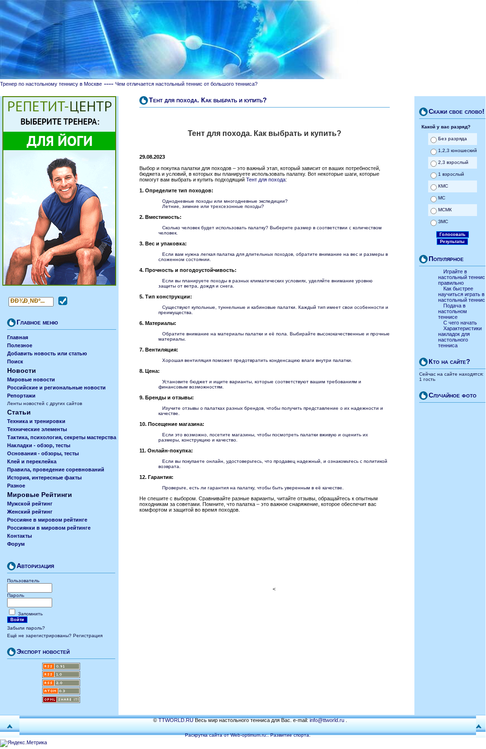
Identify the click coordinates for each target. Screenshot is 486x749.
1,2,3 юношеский (457, 150)
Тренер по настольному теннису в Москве (51, 84)
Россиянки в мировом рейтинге (49, 528)
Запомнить (30, 613)
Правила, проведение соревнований (55, 469)
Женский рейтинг (30, 511)
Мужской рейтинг (30, 503)
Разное (16, 485)
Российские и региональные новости (56, 387)
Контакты (19, 536)
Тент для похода (265, 179)
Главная (17, 337)
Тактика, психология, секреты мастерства (61, 437)
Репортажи (21, 395)
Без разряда (452, 138)
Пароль (15, 595)
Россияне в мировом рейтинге (47, 520)
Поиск (15, 361)
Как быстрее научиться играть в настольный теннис (461, 294)
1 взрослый (451, 174)
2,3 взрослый (453, 162)
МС (441, 197)
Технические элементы (37, 429)
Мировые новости (31, 379)
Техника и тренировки (36, 421)
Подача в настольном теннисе (452, 311)
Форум (16, 544)
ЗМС (443, 221)
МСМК (445, 209)
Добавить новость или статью (47, 353)
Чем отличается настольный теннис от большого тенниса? (186, 84)
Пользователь (23, 580)
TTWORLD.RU (175, 720)
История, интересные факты (44, 477)
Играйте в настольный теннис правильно (461, 277)
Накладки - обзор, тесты (38, 445)
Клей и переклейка (31, 461)
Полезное (19, 345)
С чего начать (460, 322)
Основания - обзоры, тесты (43, 453)
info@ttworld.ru (327, 720)
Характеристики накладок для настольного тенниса (460, 336)
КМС (443, 186)
